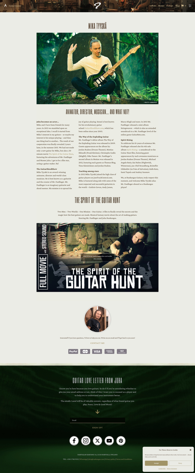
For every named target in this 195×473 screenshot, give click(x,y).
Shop (177, 6)
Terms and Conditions (124, 459)
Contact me (97, 343)
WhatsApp (83, 459)
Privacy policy (110, 459)
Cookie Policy (162, 468)
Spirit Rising (132, 149)
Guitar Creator (15, 6)
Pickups (169, 6)
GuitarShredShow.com (94, 128)
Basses (161, 6)
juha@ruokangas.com (96, 459)
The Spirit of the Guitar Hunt (61, 154)
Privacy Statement (172, 468)
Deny (180, 463)
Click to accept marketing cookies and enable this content (97, 257)
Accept (156, 463)
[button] (190, 450)
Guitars (153, 6)
